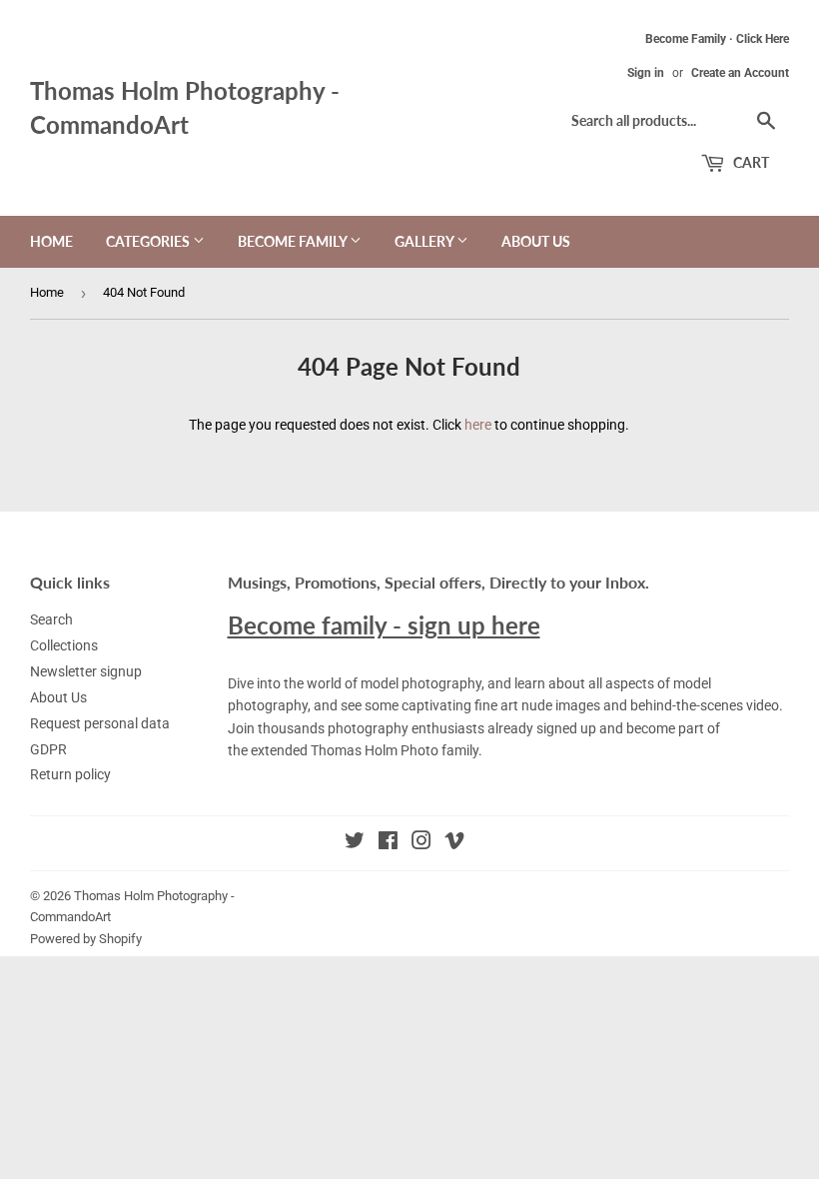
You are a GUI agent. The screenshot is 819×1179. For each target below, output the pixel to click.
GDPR (48, 749)
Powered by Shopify (86, 938)
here (477, 425)
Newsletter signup (86, 671)
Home (51, 241)
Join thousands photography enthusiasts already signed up (412, 728)
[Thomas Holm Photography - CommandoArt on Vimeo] (454, 843)
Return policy (70, 774)
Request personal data (100, 723)
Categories (149, 241)
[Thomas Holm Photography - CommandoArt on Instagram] (421, 843)
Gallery (425, 241)
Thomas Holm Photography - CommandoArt (185, 107)
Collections (64, 645)
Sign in (645, 73)
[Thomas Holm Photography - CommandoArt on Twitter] (355, 843)
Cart (749, 162)
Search (51, 619)
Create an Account (740, 73)
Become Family (294, 241)
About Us (535, 241)
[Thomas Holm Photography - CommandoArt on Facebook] (388, 843)
